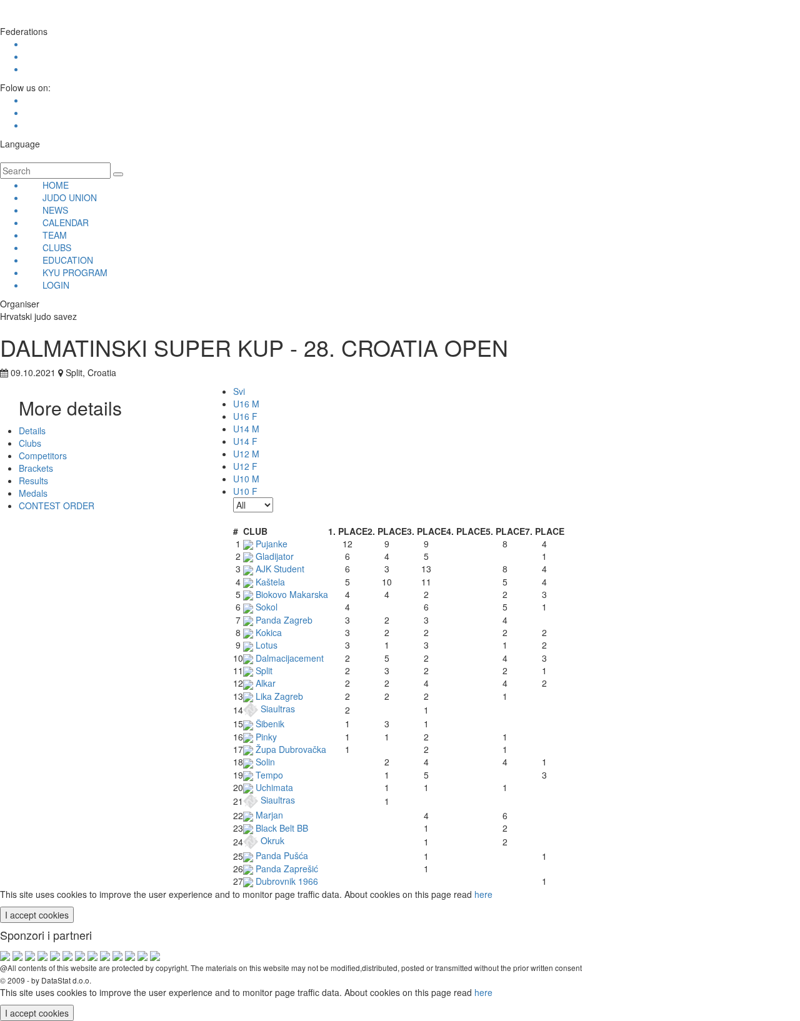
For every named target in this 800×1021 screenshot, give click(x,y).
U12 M (246, 453)
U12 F (245, 466)
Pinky (265, 736)
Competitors (43, 455)
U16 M (246, 403)
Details (32, 430)
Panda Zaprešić (285, 868)
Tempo (268, 775)
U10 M (246, 478)
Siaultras (276, 708)
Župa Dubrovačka (289, 749)
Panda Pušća (280, 855)
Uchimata (273, 787)
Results (33, 480)
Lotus (265, 645)
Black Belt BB (280, 828)
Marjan (268, 815)
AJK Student (278, 568)
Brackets (36, 468)
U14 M (246, 428)
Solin (264, 761)
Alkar (264, 683)
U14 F (245, 441)
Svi (239, 391)
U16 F (245, 416)
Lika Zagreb (278, 696)
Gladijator (273, 556)
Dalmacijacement (288, 658)
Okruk (271, 840)
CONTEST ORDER (56, 505)
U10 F (245, 491)
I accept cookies (37, 915)
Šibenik (268, 723)
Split (262, 670)
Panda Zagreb (282, 620)
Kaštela (269, 581)
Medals (33, 493)
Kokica (267, 632)
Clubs (30, 443)
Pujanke (270, 543)
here (483, 894)
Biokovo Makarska (290, 594)
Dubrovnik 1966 (285, 881)
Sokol (265, 606)
